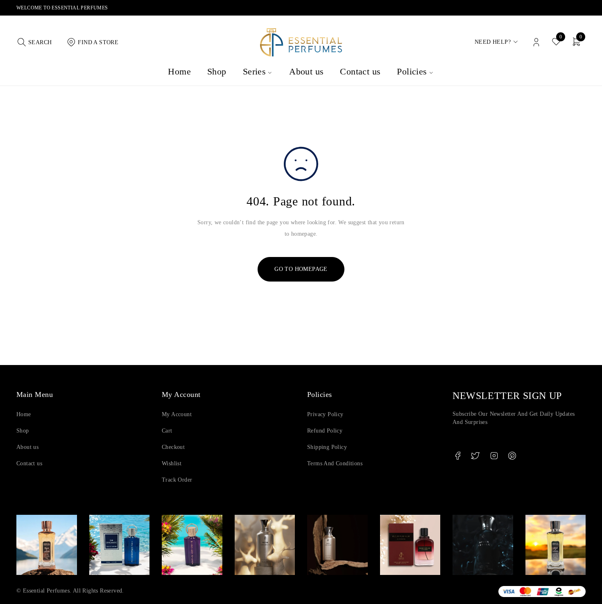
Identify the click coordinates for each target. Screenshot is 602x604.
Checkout (173, 447)
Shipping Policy (327, 447)
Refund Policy (324, 431)
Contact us (29, 463)
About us (27, 447)
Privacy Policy (325, 414)
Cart (167, 431)
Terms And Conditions (334, 463)
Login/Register (536, 42)
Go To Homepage (301, 269)
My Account (177, 414)
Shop (22, 431)
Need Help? (493, 42)
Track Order (177, 480)
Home (23, 414)
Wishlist (171, 463)
